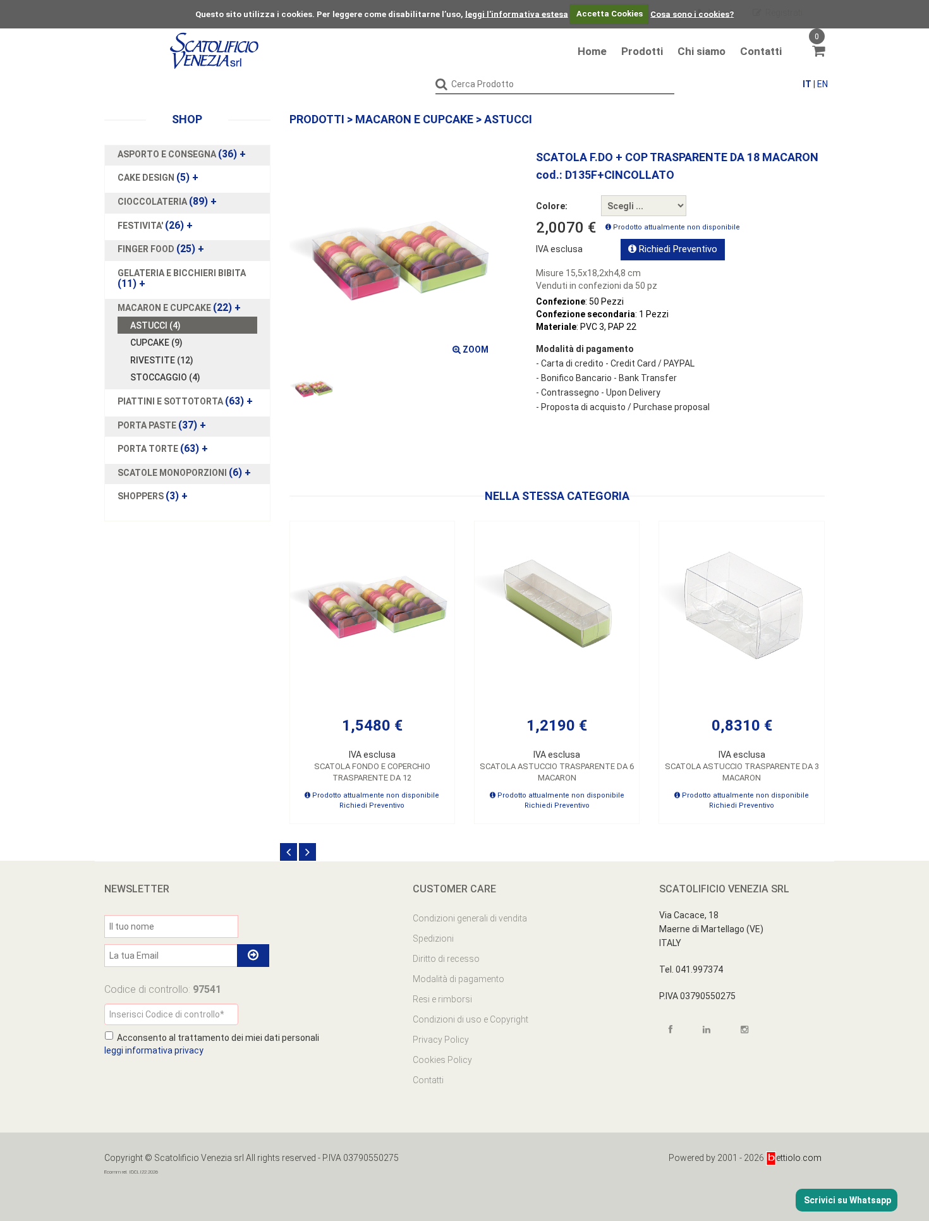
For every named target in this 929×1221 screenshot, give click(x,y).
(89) (167, 201)
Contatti (761, 51)
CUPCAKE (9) (156, 342)
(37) (162, 425)
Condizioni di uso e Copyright (470, 1019)
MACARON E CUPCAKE (414, 119)
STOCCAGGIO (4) (165, 377)
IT (807, 84)
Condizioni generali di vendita (470, 918)
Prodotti (642, 51)
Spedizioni (433, 938)
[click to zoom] (393, 256)
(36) (182, 154)
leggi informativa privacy (153, 1050)
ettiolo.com (799, 1158)
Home (592, 51)
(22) (179, 307)
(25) (161, 249)
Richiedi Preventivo (676, 249)
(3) (153, 496)
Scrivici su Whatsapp (846, 1200)
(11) (182, 278)
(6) (184, 472)
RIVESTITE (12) (161, 360)
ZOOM (475, 349)
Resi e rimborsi (442, 999)
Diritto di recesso (446, 959)
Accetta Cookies (609, 13)
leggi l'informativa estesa (516, 13)
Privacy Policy (441, 1040)
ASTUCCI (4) (155, 325)
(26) (155, 225)
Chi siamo (701, 51)
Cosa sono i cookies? (692, 13)
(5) (158, 177)
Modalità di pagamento (458, 979)
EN (822, 84)
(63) (185, 401)
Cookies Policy (442, 1060)
